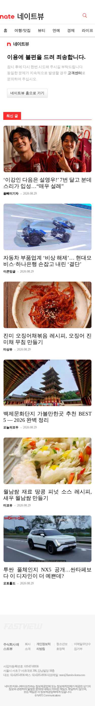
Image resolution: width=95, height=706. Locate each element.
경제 (71, 30)
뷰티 (41, 30)
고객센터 (75, 73)
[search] (85, 15)
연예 (56, 30)
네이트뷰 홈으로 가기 (27, 93)
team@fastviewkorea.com (72, 675)
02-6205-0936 (17, 675)
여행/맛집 (22, 30)
